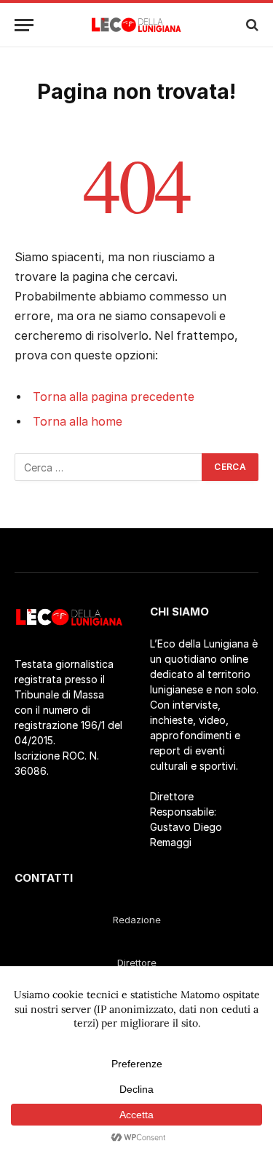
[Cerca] (250, 25)
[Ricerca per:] (109, 467)
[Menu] (24, 25)
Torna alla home (77, 422)
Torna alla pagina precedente (113, 397)
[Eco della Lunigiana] (136, 24)
